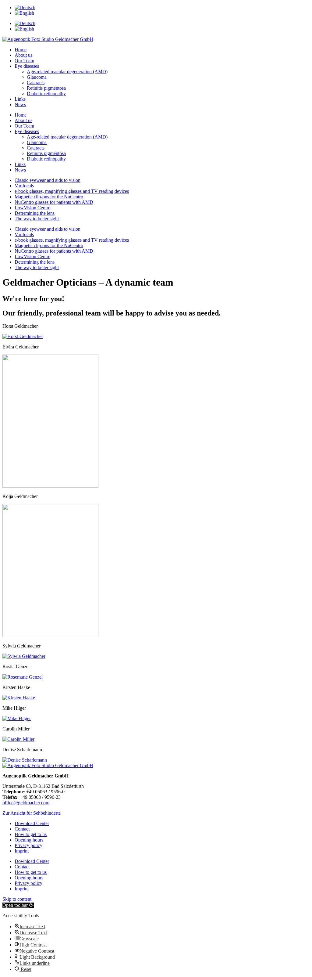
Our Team (24, 60)
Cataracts (35, 82)
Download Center (32, 823)
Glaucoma (37, 77)
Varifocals (24, 185)
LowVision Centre (32, 207)
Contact (22, 828)
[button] (31, 813)
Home (21, 49)
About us (23, 55)
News (20, 104)
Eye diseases (27, 66)
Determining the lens (35, 213)
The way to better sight (37, 218)
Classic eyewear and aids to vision (47, 180)
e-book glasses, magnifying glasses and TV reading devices (72, 191)
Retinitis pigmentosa (46, 88)
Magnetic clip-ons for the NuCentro (49, 196)
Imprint (22, 850)
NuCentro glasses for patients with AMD (54, 202)
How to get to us (31, 834)
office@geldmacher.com (25, 802)
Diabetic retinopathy (46, 93)
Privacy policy (28, 845)
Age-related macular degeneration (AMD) (67, 71)
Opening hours (29, 839)
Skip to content (16, 899)
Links (20, 99)
